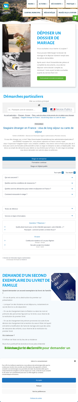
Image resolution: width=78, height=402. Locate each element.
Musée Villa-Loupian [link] (67, 12)
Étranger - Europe (24, 115)
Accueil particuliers (10, 115)
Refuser (39, 386)
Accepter (39, 380)
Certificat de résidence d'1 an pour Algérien (40, 241)
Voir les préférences (39, 391)
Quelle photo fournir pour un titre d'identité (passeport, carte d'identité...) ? (40, 227)
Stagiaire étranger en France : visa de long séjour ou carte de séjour (43, 117)
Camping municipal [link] (32, 12)
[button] (75, 18)
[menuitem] (32, 4)
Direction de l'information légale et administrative (17, 258)
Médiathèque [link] (49, 12)
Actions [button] (42, 4)
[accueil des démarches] (39, 105)
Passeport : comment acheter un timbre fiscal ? (40, 230)
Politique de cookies (36, 398)
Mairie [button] (31, 4)
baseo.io (24, 259)
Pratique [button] (70, 4)
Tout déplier (70, 172)
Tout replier (58, 172)
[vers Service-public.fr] (61, 109)
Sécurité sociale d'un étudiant (40, 245)
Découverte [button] (56, 4)
